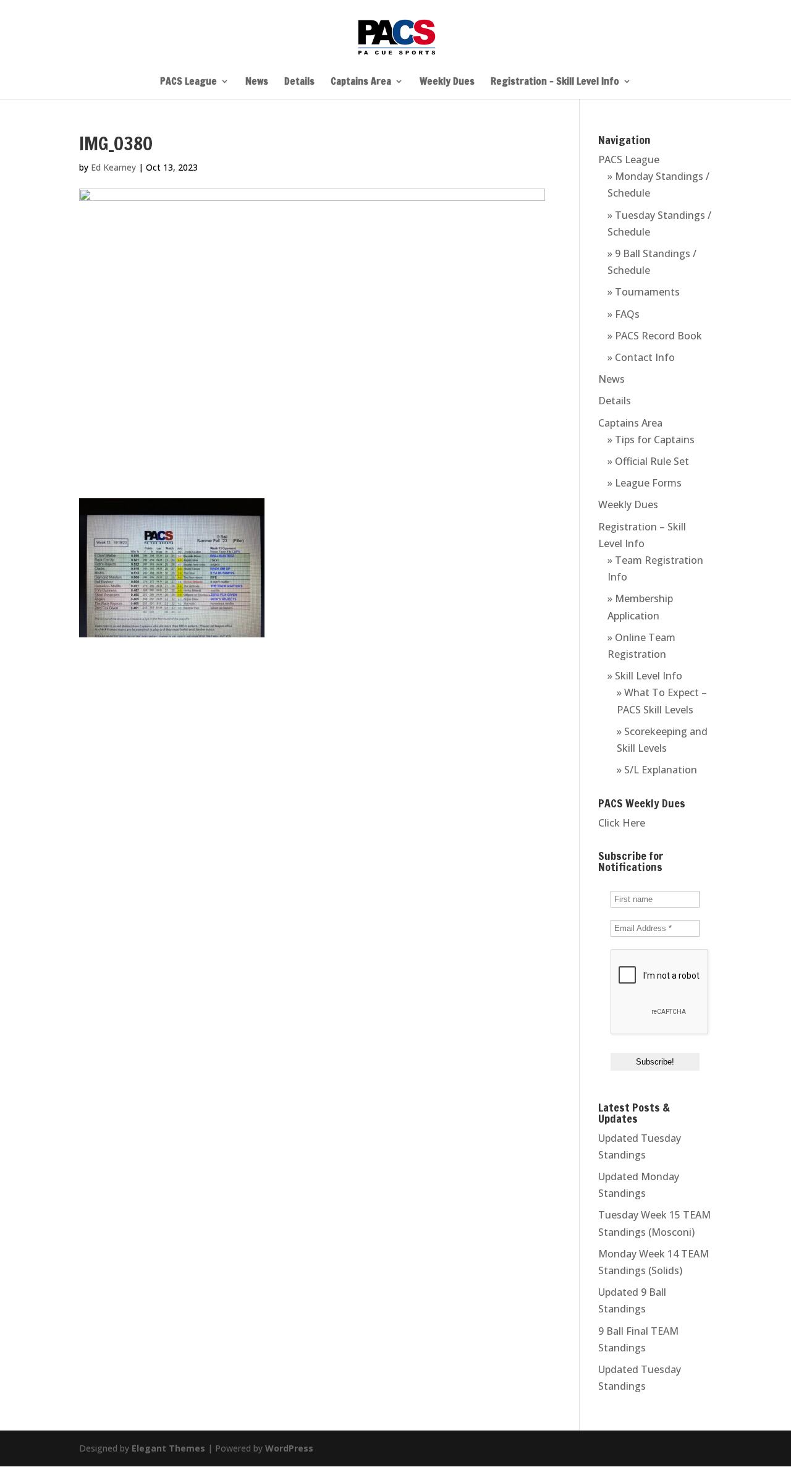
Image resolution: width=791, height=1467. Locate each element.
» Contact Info (641, 357)
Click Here (621, 823)
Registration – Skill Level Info (555, 82)
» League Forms (644, 483)
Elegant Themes (168, 1448)
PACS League (188, 82)
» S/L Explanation (657, 769)
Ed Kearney (113, 167)
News (256, 82)
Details (299, 82)
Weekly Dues (447, 82)
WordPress (289, 1448)
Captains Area (361, 82)
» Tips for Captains (651, 439)
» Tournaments (643, 292)
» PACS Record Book (654, 335)
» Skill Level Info (644, 675)
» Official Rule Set (648, 461)
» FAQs (623, 314)
